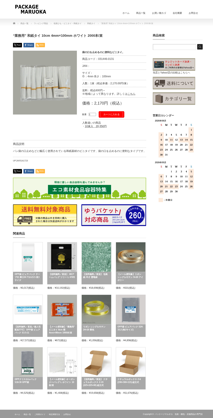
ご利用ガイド (39, 414)
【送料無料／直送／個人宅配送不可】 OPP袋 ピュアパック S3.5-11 (28, 329)
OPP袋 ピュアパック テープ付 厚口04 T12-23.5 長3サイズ (27, 277)
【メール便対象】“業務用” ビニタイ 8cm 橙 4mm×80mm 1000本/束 (62, 329)
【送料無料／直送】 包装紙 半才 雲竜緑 (95, 275)
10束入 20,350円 (96, 126)
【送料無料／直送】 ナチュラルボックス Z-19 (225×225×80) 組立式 (95, 382)
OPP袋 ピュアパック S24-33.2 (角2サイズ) (130, 328)
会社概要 (177, 13)
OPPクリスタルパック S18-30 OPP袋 (26, 380)
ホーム (125, 13)
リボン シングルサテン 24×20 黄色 (94, 328)
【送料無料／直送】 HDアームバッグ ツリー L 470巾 (62, 275)
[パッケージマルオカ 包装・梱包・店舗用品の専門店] (30, 9)
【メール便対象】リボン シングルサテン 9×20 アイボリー (130, 277)
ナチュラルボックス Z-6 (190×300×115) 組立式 (129, 380)
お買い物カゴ (159, 13)
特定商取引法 (54, 414)
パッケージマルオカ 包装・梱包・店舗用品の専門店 (179, 414)
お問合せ (193, 13)
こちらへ (185, 72)
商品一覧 (140, 13)
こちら (131, 93)
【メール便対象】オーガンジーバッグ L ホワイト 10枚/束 (62, 382)
